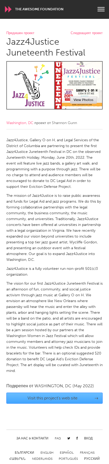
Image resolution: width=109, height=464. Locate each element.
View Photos (83, 100)
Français (87, 452)
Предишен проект (20, 33)
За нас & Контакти (32, 438)
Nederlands (42, 459)
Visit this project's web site (63, 398)
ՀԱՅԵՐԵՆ (17, 459)
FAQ (58, 438)
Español (67, 452)
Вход (88, 438)
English (46, 452)
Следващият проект (87, 33)
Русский (92, 459)
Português (68, 459)
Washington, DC (19, 123)
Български (24, 452)
